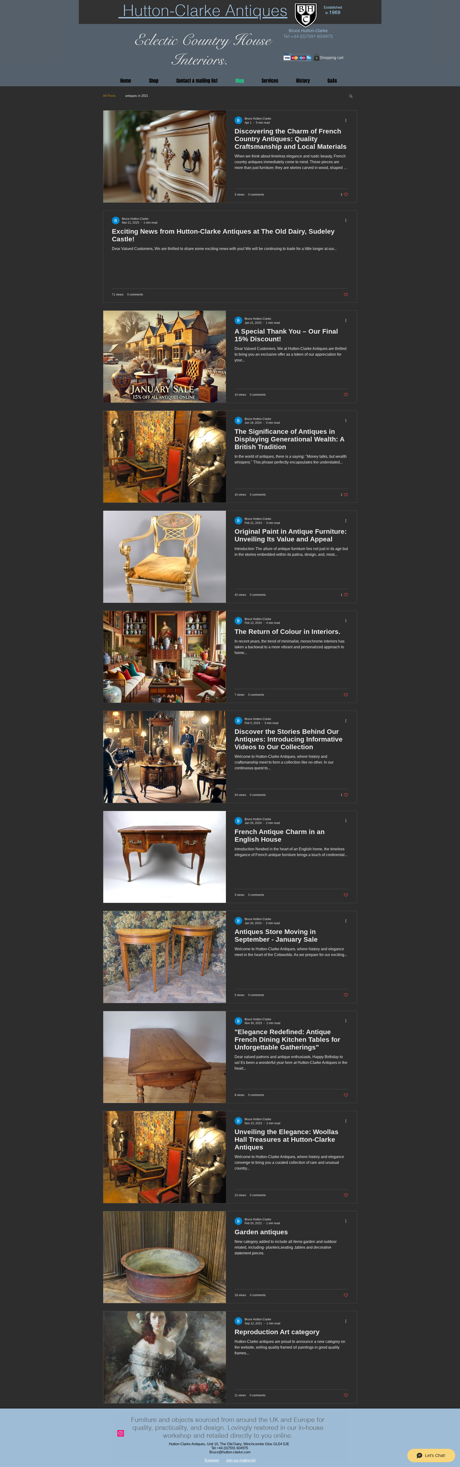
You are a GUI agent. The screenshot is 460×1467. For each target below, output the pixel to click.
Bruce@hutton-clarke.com (230, 1452)
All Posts (109, 96)
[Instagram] (120, 1433)
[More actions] (347, 120)
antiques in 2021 (136, 96)
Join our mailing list (241, 1460)
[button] (317, 57)
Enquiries (212, 1460)
